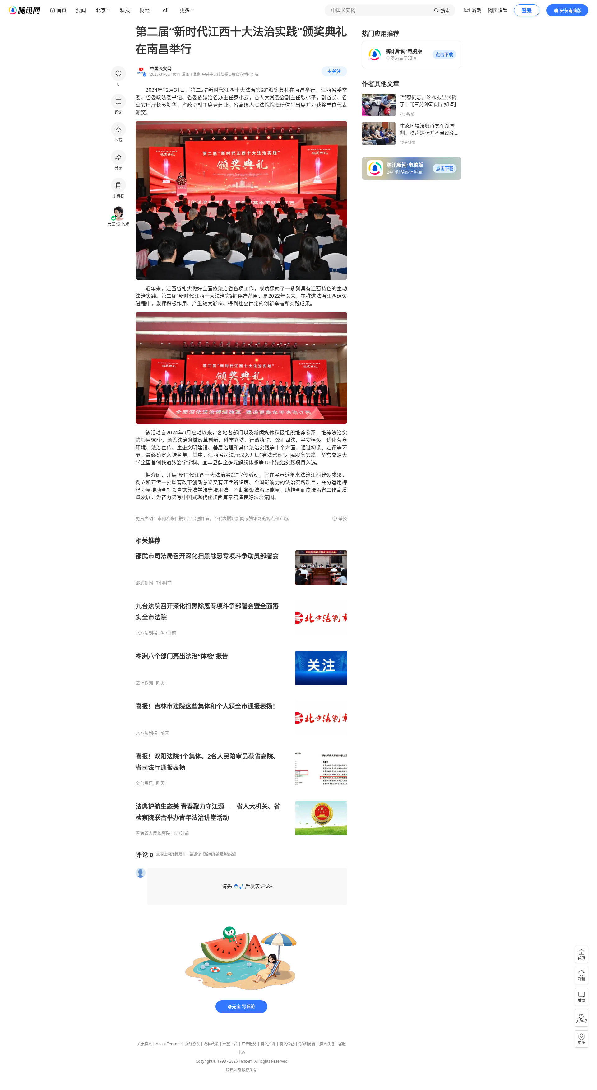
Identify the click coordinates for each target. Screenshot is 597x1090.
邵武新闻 (144, 583)
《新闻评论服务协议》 (219, 854)
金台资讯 (144, 783)
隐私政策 (211, 1043)
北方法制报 (146, 633)
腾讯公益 (287, 1043)
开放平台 (230, 1043)
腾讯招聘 (268, 1043)
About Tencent (168, 1043)
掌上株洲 (144, 683)
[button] (444, 54)
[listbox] (241, 686)
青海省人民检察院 (153, 833)
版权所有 (249, 1070)
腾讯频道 (326, 1043)
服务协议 (192, 1043)
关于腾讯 (144, 1043)
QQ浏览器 (306, 1043)
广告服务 (249, 1043)
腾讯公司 (233, 1070)
